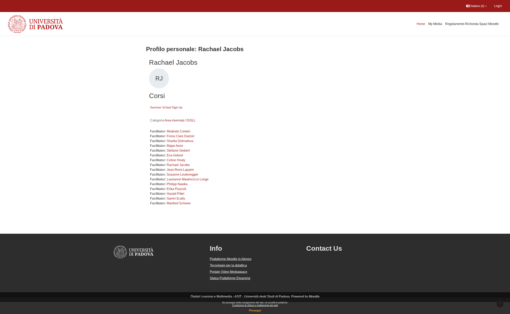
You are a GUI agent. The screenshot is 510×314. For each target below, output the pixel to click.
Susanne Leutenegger (182, 174)
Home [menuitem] (421, 24)
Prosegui (255, 310)
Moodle (314, 296)
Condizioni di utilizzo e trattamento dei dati (255, 305)
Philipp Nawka (177, 184)
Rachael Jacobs (178, 165)
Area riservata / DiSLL (180, 120)
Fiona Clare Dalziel (180, 136)
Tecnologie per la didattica (228, 265)
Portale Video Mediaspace (228, 271)
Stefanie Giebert (178, 150)
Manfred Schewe (179, 203)
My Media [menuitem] (435, 24)
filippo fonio (175, 145)
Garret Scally (176, 198)
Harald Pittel (175, 193)
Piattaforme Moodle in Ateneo (230, 259)
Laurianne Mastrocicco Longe (188, 179)
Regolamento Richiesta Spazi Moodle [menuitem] (472, 24)
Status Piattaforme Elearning (230, 278)
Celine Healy (176, 160)
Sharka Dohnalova (180, 141)
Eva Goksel (175, 155)
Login (498, 6)
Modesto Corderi (178, 131)
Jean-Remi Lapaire (180, 169)
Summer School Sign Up (166, 107)
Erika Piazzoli (176, 189)
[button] (476, 6)
